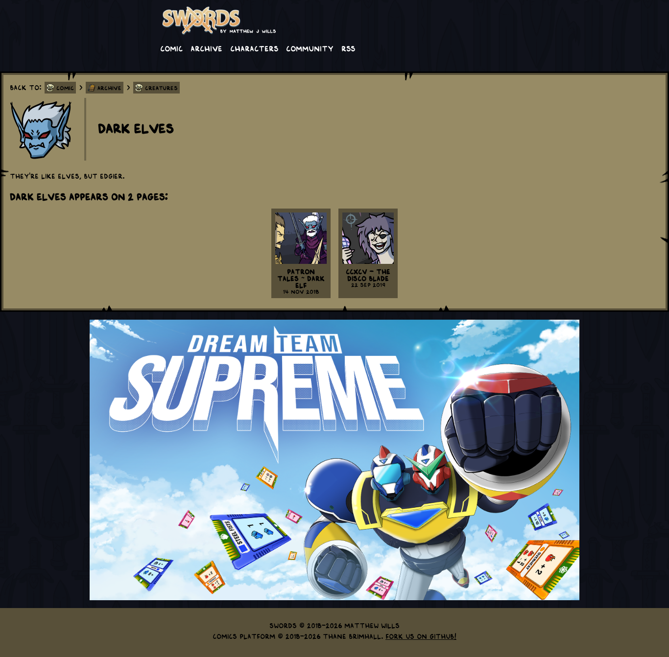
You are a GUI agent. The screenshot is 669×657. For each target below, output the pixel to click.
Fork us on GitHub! (420, 636)
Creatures (161, 88)
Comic (171, 48)
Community (310, 48)
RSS (348, 48)
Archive (206, 48)
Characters (254, 48)
